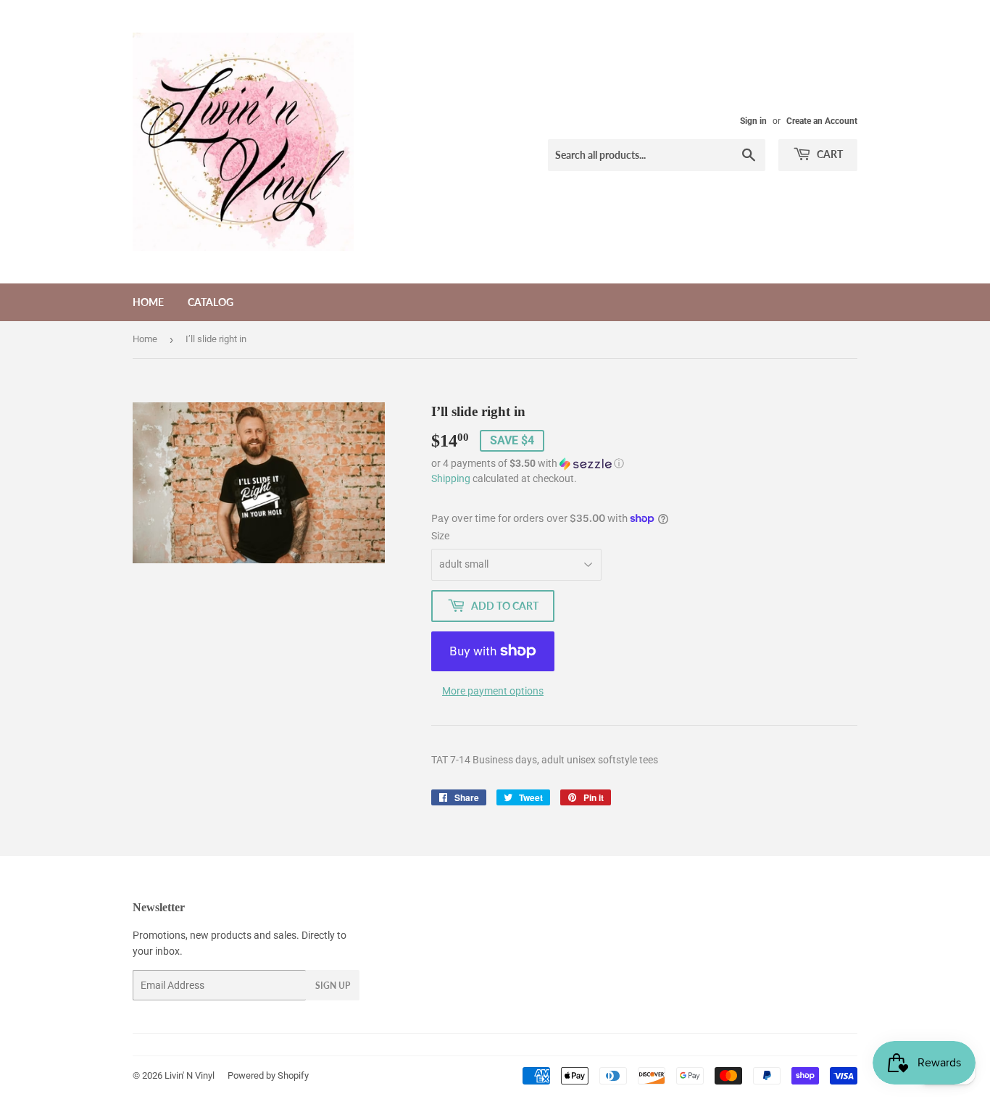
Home (148, 302)
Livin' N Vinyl (190, 1075)
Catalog (210, 302)
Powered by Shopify (268, 1075)
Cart (829, 154)
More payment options (493, 691)
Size (440, 536)
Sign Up (332, 985)
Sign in (753, 121)
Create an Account (821, 121)
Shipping (450, 478)
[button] (644, 463)
